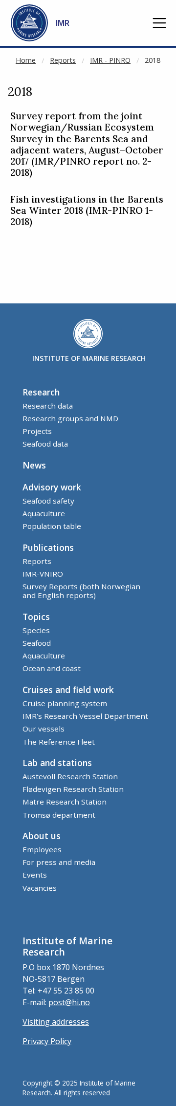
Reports (63, 60)
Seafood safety (48, 501)
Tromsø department (58, 815)
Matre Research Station (64, 801)
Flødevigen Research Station (73, 789)
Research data (47, 406)
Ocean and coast (51, 668)
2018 (152, 60)
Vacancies (39, 888)
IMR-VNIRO (42, 574)
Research (41, 392)
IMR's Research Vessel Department (85, 716)
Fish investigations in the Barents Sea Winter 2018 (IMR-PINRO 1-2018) (86, 210)
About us (41, 836)
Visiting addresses (55, 1021)
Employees (42, 849)
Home (26, 60)
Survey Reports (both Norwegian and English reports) (81, 590)
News (34, 465)
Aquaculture (43, 513)
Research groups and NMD (70, 418)
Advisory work (51, 487)
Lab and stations (57, 763)
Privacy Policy (46, 1041)
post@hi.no (69, 1002)
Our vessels (43, 728)
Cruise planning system (64, 703)
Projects (37, 431)
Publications (48, 547)
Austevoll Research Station (70, 776)
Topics (36, 616)
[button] (159, 23)
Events (34, 875)
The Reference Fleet (58, 742)
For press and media (58, 862)
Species (36, 630)
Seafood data (45, 444)
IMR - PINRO (110, 60)
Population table (51, 526)
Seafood (36, 643)
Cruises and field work (68, 689)
